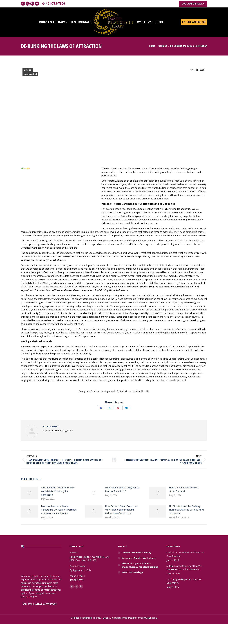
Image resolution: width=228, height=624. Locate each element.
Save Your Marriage (132, 572)
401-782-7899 (55, 4)
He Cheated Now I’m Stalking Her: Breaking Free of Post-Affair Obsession (186, 509)
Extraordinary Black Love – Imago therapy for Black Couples (139, 565)
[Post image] (29, 493)
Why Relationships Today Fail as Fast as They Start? (122, 489)
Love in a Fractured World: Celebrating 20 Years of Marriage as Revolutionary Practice (59, 509)
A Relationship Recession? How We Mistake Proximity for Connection (58, 491)
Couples (27, 70)
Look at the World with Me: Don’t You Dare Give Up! (185, 554)
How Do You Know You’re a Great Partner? (184, 489)
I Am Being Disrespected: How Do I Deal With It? (184, 581)
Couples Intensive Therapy (136, 552)
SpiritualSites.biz (149, 617)
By (122, 391)
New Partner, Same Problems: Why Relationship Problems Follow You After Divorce (121, 509)
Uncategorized (30, 74)
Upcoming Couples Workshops (138, 558)
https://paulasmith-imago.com (58, 430)
